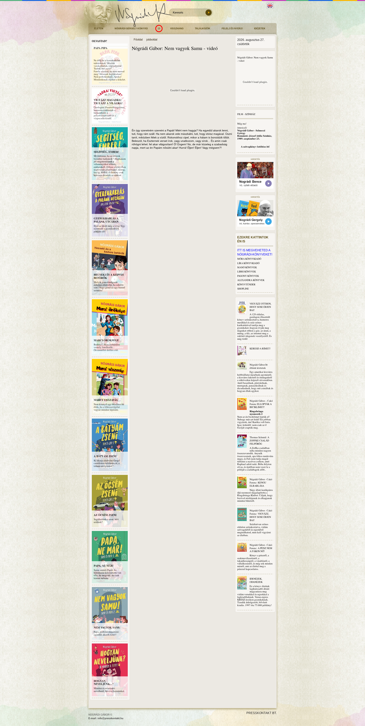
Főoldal (138, 39)
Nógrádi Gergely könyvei (131, 28)
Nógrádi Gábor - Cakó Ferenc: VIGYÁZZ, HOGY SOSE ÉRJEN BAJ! (261, 515)
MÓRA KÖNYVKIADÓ (249, 258)
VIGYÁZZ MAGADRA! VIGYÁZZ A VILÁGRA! (108, 101)
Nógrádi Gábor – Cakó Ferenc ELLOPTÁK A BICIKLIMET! (261, 404)
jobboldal (151, 39)
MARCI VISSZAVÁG (106, 400)
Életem (98, 28)
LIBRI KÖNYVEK (246, 271)
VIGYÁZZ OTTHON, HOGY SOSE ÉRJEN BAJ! (260, 307)
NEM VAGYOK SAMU (107, 627)
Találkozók (202, 28)
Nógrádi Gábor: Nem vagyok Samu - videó (255, 59)
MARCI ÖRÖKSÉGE (106, 340)
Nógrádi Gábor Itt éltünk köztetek (259, 366)
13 (159, 28)
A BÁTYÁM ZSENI (105, 456)
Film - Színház (246, 114)
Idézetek (259, 28)
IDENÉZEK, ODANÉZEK (256, 580)
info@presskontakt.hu (110, 718)
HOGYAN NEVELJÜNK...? (103, 682)
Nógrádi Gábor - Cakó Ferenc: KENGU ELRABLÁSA (261, 482)
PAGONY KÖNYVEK (248, 276)
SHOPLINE (243, 288)
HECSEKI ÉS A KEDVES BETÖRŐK (109, 276)
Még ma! (241, 123)
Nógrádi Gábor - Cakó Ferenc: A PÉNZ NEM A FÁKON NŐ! (261, 548)
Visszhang (176, 28)
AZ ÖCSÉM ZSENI (105, 515)
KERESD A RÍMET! (260, 348)
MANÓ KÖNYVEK (247, 267)
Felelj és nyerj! (232, 28)
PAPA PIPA (100, 48)
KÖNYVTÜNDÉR (246, 284)
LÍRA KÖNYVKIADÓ (248, 263)
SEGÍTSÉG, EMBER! (106, 152)
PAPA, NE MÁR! (104, 566)
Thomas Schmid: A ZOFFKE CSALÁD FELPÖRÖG (259, 440)
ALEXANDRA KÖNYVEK (250, 280)
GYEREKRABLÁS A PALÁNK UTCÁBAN (106, 220)
